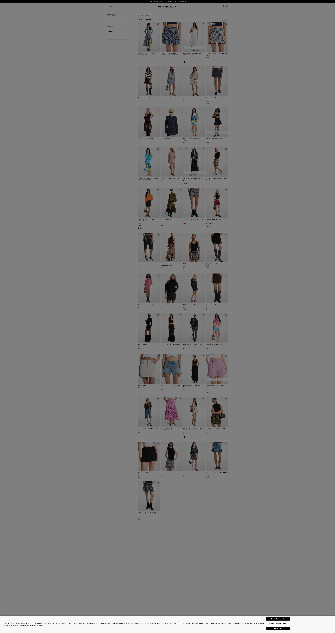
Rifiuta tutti (277, 628)
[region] (167, 624)
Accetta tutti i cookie (277, 618)
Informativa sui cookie (36, 625)
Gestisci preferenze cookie (277, 623)
